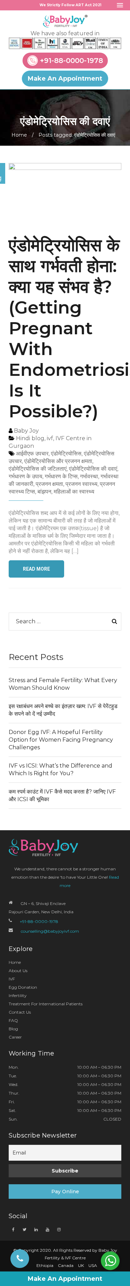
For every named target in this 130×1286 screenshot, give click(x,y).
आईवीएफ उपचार (32, 453)
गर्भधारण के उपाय (25, 476)
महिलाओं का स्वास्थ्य (74, 491)
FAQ (13, 1020)
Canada (65, 1265)
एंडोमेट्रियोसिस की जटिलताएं (38, 468)
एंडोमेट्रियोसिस (66, 453)
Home (19, 135)
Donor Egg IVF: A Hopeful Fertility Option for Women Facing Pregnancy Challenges (61, 740)
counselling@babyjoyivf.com (50, 931)
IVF (12, 978)
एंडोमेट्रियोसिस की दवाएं (93, 468)
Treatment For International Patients (46, 1003)
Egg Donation (23, 987)
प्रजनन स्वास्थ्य (81, 484)
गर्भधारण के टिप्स (61, 476)
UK (81, 1265)
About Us (18, 970)
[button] (120, 5)
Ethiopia (44, 1265)
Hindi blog (30, 438)
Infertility (18, 995)
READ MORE (36, 569)
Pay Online (65, 1191)
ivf (50, 438)
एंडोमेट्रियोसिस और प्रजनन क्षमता (58, 461)
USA (92, 1265)
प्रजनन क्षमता (49, 484)
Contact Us (20, 1012)
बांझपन (44, 491)
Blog (13, 1028)
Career (15, 1037)
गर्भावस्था (89, 476)
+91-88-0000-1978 (71, 61)
